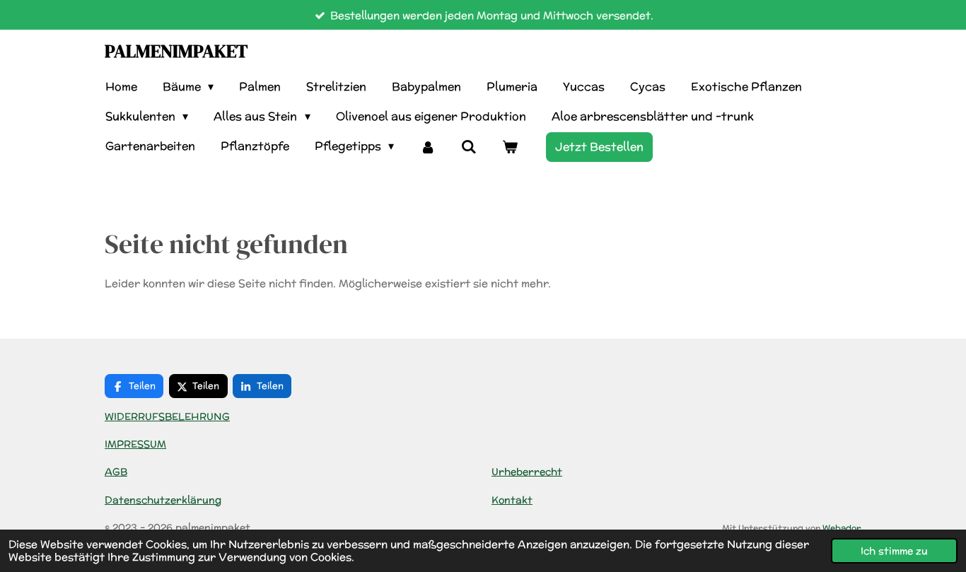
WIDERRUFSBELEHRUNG (167, 416)
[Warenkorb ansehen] (510, 147)
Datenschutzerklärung (163, 500)
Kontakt (512, 500)
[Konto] (427, 147)
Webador (841, 528)
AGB (116, 472)
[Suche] (469, 147)
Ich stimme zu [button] (894, 551)
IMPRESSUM (135, 444)
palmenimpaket (176, 51)
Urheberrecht (526, 472)
